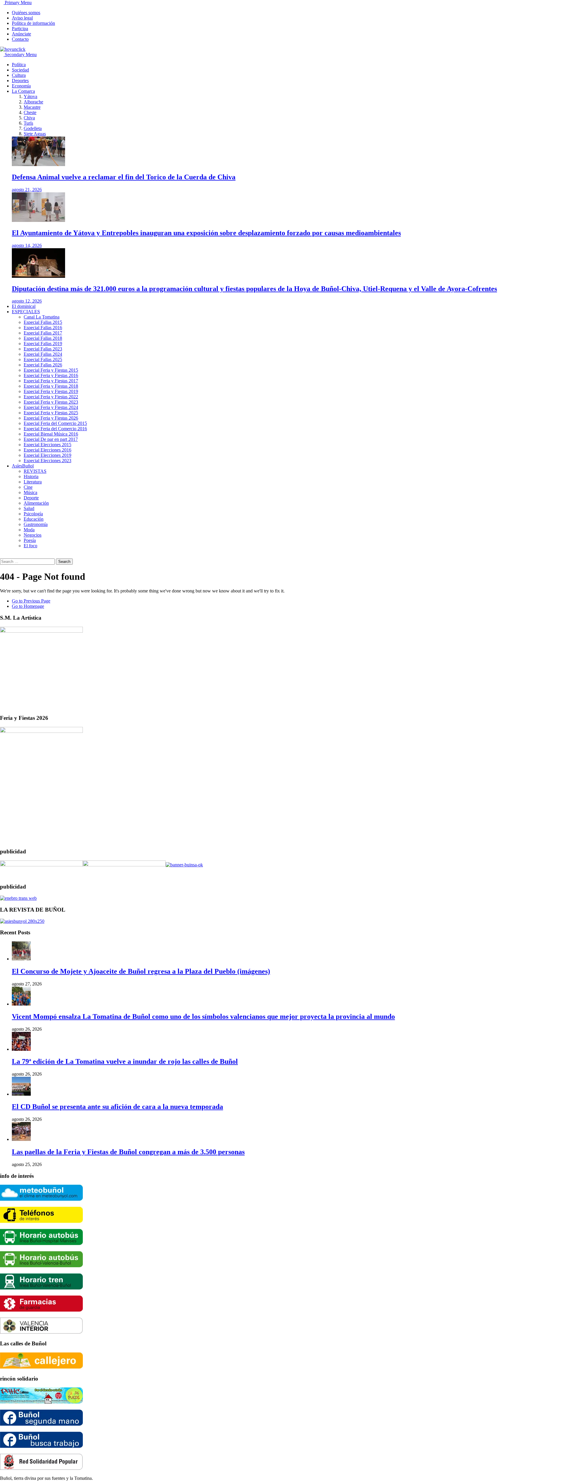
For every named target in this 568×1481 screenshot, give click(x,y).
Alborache (33, 101)
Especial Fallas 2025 (43, 359)
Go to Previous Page (31, 600)
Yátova (30, 96)
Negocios (32, 534)
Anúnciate (21, 33)
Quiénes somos (26, 12)
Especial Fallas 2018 (43, 338)
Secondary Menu (20, 54)
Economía (21, 85)
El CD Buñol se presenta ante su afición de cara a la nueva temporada (117, 1106)
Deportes (20, 80)
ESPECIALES (26, 311)
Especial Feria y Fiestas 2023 (51, 402)
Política (19, 64)
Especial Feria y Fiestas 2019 (51, 391)
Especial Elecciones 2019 (47, 455)
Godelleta (33, 128)
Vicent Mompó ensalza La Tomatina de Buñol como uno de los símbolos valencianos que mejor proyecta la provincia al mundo (203, 1016)
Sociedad (20, 69)
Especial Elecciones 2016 (47, 449)
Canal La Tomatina (41, 316)
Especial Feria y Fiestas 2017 (51, 380)
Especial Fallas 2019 (43, 343)
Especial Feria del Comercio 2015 (55, 423)
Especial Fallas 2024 (43, 354)
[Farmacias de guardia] (41, 1310)
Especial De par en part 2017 (51, 439)
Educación (33, 519)
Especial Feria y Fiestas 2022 (51, 396)
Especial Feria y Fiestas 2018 (51, 386)
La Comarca (23, 91)
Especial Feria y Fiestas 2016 (51, 375)
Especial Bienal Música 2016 (51, 433)
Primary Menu (18, 2)
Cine (28, 487)
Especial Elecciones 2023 (47, 460)
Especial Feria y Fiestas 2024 (51, 407)
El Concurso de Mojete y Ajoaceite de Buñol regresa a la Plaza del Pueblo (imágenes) (141, 971)
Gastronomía (36, 524)
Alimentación (36, 503)
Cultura (19, 75)
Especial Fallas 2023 (43, 348)
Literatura (33, 481)
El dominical (24, 306)
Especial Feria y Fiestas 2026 (51, 417)
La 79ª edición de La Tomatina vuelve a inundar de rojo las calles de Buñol (125, 1061)
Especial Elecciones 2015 (47, 444)
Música (30, 492)
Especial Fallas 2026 (43, 364)
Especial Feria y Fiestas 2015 (51, 370)
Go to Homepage (28, 606)
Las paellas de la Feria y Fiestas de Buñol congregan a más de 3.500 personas (128, 1152)
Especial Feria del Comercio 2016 (55, 428)
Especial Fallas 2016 (43, 327)
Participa (20, 28)
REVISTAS (35, 471)
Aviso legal (22, 17)
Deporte (31, 497)
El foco (30, 545)
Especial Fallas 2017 (43, 332)
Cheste (30, 112)
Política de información (33, 23)
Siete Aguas (35, 133)
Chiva (29, 117)
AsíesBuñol (23, 465)
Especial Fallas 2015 (43, 322)
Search (64, 561)
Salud (29, 508)
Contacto (20, 39)
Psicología (33, 513)
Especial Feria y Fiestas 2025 (51, 412)
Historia (31, 476)
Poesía (30, 540)
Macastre (32, 107)
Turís (28, 123)
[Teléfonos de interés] (41, 1221)
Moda (29, 529)
